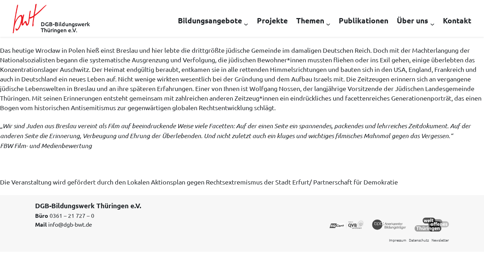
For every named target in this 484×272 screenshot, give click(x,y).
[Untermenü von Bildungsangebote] (246, 24)
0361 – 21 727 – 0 (72, 215)
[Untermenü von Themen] (328, 24)
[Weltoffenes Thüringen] (432, 223)
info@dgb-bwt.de (70, 224)
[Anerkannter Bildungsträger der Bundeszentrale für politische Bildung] (389, 223)
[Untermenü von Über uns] (432, 24)
